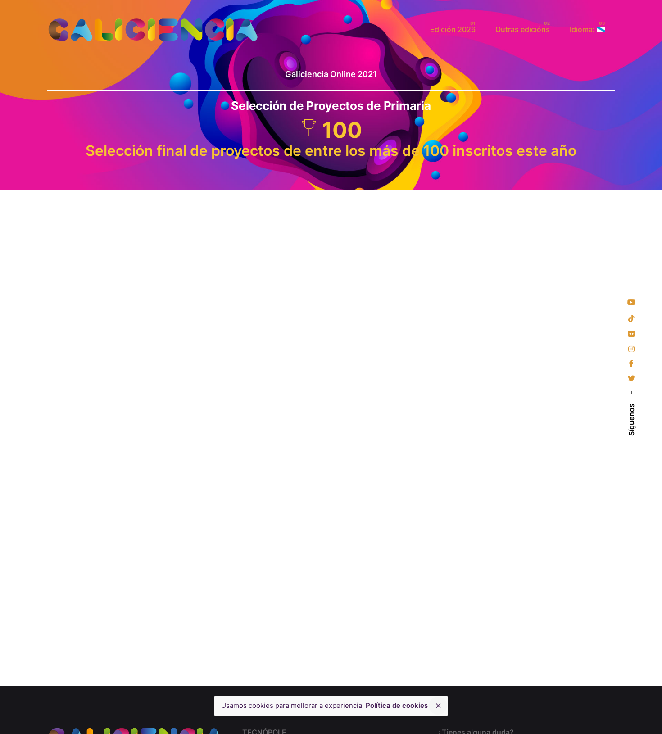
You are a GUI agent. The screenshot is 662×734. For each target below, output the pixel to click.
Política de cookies (397, 705)
